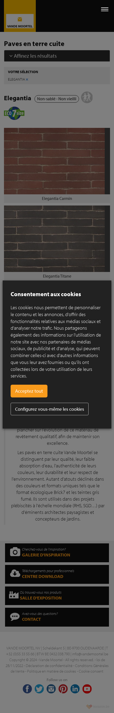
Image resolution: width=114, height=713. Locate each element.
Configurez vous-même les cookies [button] (49, 409)
